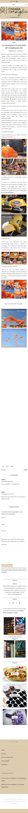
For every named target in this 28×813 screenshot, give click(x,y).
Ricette (25, 801)
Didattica (13, 799)
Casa (4, 799)
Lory (3, 492)
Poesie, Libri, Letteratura (11, 801)
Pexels (4, 612)
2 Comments (20, 51)
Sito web (3, 530)
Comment (4, 544)
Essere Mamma (18, 799)
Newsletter (4, 764)
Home (3, 750)
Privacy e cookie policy (7, 757)
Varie (14, 42)
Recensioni (20, 801)
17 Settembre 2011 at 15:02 (7, 494)
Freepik (16, 612)
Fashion (3, 801)
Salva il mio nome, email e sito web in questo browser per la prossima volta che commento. (13, 540)
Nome (3, 517)
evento (7, 466)
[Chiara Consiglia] (14, 13)
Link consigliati (5, 761)
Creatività (7, 799)
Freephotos (10, 612)
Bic (3, 466)
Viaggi (15, 803)
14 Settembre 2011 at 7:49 (7, 481)
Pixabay (21, 610)
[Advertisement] (14, 406)
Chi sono (3, 753)
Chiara (4, 469)
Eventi (24, 799)
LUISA (3, 479)
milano (12, 466)
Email (3, 524)
